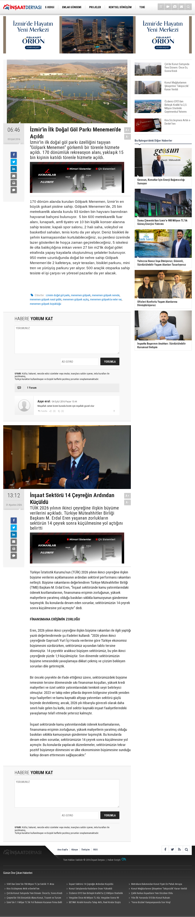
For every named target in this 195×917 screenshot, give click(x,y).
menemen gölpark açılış (76, 299)
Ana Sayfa (62, 849)
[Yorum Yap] (14, 190)
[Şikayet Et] (114, 411)
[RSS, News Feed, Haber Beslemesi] (179, 849)
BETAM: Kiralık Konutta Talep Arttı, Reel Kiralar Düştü (95, 902)
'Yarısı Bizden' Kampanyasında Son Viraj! (151, 902)
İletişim (86, 849)
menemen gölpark (81, 295)
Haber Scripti (114, 859)
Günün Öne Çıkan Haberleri (17, 873)
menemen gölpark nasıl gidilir (46, 299)
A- (127, 137)
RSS (95, 849)
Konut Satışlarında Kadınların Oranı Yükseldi (90, 888)
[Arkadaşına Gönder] (14, 176)
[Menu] (161, 6)
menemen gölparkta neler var (106, 299)
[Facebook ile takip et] (165, 849)
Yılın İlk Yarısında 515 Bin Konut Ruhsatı (150, 897)
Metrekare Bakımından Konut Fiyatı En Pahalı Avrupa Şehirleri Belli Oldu (155, 884)
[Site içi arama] (188, 6)
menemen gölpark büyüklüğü (45, 304)
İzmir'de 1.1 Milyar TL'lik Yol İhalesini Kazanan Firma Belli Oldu (32, 903)
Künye (74, 849)
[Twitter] (14, 162)
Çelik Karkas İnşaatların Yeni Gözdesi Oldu (152, 893)
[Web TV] (168, 6)
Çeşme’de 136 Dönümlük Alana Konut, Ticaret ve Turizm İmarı (32, 898)
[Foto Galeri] (174, 6)
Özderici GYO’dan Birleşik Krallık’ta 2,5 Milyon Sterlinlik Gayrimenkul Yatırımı (94, 894)
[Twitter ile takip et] (172, 849)
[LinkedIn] (14, 169)
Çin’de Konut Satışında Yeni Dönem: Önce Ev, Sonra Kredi (34, 893)
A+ (127, 130)
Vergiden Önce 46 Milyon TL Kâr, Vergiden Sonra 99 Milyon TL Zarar (92, 898)
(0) (54, 411)
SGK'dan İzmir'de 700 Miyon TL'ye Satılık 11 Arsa (30, 884)
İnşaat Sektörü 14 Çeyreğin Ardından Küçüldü (91, 884)
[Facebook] (14, 155)
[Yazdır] (14, 183)
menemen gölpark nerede (106, 295)
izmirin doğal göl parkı (58, 295)
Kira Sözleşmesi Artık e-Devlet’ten (23, 888)
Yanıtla (44, 411)
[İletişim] (181, 6)
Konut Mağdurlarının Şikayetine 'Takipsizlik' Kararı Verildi (159, 888)
